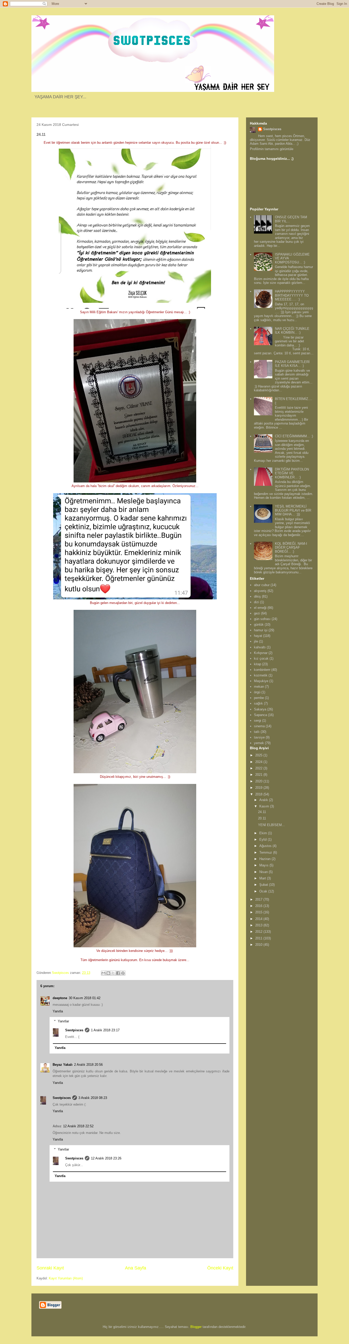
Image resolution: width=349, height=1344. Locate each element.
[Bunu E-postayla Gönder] (103, 973)
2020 (259, 781)
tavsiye (259, 737)
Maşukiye (261, 681)
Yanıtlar (63, 1021)
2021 (259, 775)
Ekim (263, 833)
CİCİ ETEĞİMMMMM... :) (294, 436)
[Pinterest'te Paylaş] (122, 973)
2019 (259, 788)
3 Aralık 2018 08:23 (92, 1098)
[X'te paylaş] (113, 973)
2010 (259, 945)
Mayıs (264, 865)
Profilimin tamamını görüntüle (271, 149)
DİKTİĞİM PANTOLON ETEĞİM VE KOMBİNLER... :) (292, 473)
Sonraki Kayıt (50, 1267)
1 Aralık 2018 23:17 (105, 1030)
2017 (259, 899)
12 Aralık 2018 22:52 (78, 1126)
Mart (263, 878)
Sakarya (260, 709)
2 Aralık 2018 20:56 (88, 1065)
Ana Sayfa (135, 1267)
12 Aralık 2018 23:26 (106, 1158)
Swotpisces (74, 1030)
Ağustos (266, 846)
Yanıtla (58, 1011)
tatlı (257, 732)
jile (256, 641)
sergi (257, 720)
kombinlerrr (262, 670)
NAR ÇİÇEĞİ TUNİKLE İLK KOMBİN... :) (292, 331)
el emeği (260, 608)
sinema (259, 726)
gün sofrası (262, 619)
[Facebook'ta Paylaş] (118, 973)
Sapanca (260, 715)
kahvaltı (260, 647)
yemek (259, 743)
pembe (259, 698)
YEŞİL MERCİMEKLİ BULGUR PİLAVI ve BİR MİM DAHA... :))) (293, 510)
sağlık (258, 703)
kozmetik (260, 675)
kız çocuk (261, 658)
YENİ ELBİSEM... (271, 825)
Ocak (263, 891)
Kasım (264, 806)
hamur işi (260, 630)
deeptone (60, 998)
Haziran (265, 859)
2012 (259, 932)
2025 (259, 755)
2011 (259, 938)
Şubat (264, 885)
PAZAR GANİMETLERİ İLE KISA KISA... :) (292, 364)
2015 (259, 912)
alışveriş (260, 591)
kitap (257, 664)
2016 (259, 906)
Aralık (264, 800)
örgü (257, 692)
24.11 (262, 812)
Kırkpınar (260, 653)
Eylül (263, 839)
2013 (259, 925)
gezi (257, 613)
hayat (258, 636)
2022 (259, 768)
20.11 (262, 818)
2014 (259, 919)
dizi (256, 602)
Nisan (264, 872)
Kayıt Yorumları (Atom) (66, 1278)
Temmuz (266, 852)
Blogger (196, 1327)
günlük (259, 624)
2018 (259, 794)
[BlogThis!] (108, 973)
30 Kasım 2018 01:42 (84, 998)
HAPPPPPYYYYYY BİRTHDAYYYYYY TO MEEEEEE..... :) (292, 295)
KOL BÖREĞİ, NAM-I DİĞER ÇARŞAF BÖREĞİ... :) (291, 547)
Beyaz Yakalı (63, 1065)
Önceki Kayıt (220, 1267)
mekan (259, 686)
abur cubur (262, 585)
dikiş (257, 596)
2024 (259, 762)
